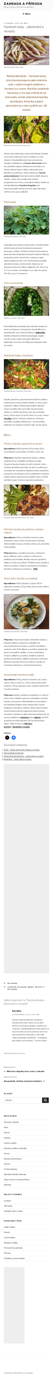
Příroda (7, 1253)
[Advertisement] (26, 868)
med (26, 23)
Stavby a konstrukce (13, 1159)
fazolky (8, 418)
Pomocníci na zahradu (13, 1248)
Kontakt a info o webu (13, 1211)
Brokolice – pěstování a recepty (18, 759)
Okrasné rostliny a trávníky (15, 1148)
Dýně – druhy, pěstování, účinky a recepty (22, 750)
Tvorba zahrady (10, 1169)
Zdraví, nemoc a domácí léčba (16, 1179)
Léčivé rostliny (10, 1143)
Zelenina (12, 983)
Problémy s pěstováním (14, 1258)
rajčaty (37, 717)
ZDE (35, 569)
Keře (6, 1127)
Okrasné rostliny (11, 1243)
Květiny (7, 1138)
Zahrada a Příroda (23, 4)
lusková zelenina (17, 987)
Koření (7, 1133)
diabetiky (40, 332)
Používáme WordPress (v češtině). (18, 1373)
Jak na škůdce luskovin (14, 753)
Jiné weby (8, 1206)
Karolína (16, 1011)
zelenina (12, 989)
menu (31, 987)
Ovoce (7, 1153)
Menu (27, 14)
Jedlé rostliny (9, 1227)
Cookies (7, 1201)
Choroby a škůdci (11, 1122)
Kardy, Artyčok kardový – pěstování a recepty (24, 756)
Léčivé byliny (9, 1237)
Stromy (7, 1164)
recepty (39, 987)
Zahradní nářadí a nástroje (15, 1174)
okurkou (24, 717)
